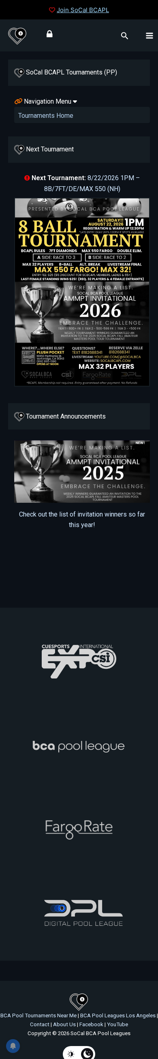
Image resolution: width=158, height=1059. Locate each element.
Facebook (91, 1024)
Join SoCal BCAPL (83, 10)
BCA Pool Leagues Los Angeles (118, 1015)
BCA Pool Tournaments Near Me (38, 1015)
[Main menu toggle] (149, 35)
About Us (64, 1024)
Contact (39, 1024)
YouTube (117, 1024)
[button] (125, 36)
